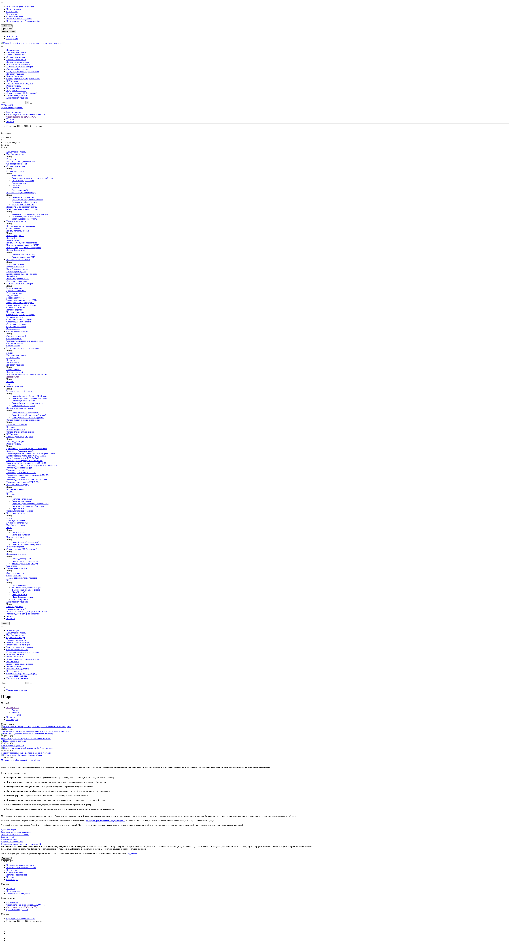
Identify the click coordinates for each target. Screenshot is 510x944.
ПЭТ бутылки (12, 81)
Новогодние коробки (21, 559)
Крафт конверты (13, 369)
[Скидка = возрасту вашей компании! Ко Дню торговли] (27, 748)
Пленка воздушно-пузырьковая (20, 226)
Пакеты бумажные (14, 76)
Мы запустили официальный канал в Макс (20, 760)
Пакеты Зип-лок (13, 238)
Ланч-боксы (11, 276)
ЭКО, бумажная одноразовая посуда (22, 209)
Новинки (10, 618)
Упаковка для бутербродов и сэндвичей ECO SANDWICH (32, 465)
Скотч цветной (13, 346)
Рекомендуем (12, 719)
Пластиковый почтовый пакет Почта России (26, 374)
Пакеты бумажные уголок (23, 405)
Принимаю (6, 858)
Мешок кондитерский (16, 609)
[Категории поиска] (2, 46)
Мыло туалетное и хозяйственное (21, 305)
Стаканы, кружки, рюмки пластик (27, 200)
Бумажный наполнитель (17, 523)
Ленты (9, 527)
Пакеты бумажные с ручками (19, 408)
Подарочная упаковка (16, 90)
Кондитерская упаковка (17, 98)
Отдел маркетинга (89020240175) (21, 117)
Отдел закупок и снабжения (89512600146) (25, 114)
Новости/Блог (12, 377)
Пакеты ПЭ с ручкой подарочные (21, 243)
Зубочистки (17, 176)
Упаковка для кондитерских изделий (23, 614)
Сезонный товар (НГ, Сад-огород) (21, 93)
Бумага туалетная (14, 288)
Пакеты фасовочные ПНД (23, 257)
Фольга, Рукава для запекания (20, 432)
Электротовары (13, 329)
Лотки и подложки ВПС (17, 279)
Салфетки (16, 185)
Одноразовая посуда (15, 57)
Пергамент (11, 427)
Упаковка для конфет (15, 470)
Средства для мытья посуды (19, 319)
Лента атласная (19, 532)
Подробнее (132, 853)
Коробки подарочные (16, 525)
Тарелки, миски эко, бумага (24, 219)
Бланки (9, 353)
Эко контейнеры (13, 86)
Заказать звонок (13, 112)
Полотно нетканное (15, 312)
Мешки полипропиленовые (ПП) (21, 300)
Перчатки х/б (18, 508)
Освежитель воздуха (15, 307)
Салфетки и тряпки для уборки (20, 314)
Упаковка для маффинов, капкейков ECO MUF (27, 475)
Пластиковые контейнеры (18, 64)
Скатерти (16, 188)
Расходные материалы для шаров (27, 587)
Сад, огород (11, 566)
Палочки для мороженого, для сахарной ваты (32, 178)
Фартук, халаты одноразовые (19, 511)
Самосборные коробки (16, 164)
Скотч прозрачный (14, 343)
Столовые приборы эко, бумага (26, 216)
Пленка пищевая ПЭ (15, 429)
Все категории (13, 50)
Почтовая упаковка (15, 74)
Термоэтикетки (13, 358)
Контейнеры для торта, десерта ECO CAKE (26, 456)
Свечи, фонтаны (13, 575)
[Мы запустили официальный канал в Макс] (21, 755)
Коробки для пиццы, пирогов (19, 83)
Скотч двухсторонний (16, 336)
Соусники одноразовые (17, 281)
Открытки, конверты (15, 573)
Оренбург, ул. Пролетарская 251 (20, 919)
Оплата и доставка (14, 16)
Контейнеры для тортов (17, 269)
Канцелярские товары (16, 52)
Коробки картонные (15, 55)
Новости (10, 381)
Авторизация (12, 36)
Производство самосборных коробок (23, 21)
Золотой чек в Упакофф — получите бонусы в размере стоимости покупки (35, 731)
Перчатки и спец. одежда (17, 88)
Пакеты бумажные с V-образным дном (29, 398)
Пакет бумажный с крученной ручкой (29, 415)
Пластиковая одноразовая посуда (21, 192)
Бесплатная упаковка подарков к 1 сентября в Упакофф (26, 738)
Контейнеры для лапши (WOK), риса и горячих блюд (30, 453)
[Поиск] (31, 103)
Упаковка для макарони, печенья (21, 472)
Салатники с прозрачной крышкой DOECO (26, 463)
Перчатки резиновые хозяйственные (28, 506)
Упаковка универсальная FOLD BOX (23, 482)
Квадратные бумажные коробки (20, 451)
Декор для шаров (19, 585)
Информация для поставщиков (20, 7)
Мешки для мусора (15, 298)
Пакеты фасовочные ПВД (23, 255)
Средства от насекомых (17, 324)
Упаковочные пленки (16, 59)
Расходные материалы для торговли (22, 71)
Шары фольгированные (22, 597)
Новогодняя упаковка (16, 554)
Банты (9, 518)
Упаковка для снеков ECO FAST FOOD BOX (26, 480)
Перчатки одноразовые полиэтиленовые (30, 504)
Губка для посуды (14, 293)
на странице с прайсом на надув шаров (105, 821)
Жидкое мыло (12, 295)
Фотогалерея (12, 879)
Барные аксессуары (15, 171)
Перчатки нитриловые (22, 499)
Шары (9, 580)
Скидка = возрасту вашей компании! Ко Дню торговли (26, 753)
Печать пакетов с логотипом (19, 19)
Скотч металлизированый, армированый (24, 341)
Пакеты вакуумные (15, 235)
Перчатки (10, 494)
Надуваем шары (13, 9)
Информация (7, 861)
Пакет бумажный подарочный (25, 413)
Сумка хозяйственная (16, 326)
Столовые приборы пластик (24, 202)
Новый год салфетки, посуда (25, 563)
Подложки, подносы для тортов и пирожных (26, 611)
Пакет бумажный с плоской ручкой (28, 417)
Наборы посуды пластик (23, 197)
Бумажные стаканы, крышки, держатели (30, 214)
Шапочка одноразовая (16, 489)
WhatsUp (10, 121)
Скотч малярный (14, 338)
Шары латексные (19, 594)
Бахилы (9, 492)
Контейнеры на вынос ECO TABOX (22, 458)
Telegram (10, 119)
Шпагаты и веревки (15, 547)
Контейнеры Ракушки (16, 271)
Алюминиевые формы (16, 425)
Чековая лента (12, 362)
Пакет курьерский (14, 372)
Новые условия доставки (12, 746)
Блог (8, 384)
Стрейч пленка (13, 228)
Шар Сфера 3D (18, 592)
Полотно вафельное (15, 310)
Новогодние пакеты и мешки (25, 561)
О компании (12, 11)
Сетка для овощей (14, 317)
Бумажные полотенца (16, 290)
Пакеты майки (13, 240)
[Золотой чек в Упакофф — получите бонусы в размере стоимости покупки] (36, 726)
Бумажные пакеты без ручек (19, 391)
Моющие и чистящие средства (20, 302)
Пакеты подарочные (15, 537)
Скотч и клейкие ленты (17, 69)
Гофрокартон (12, 159)
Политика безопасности (17, 875)
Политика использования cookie (21, 867)
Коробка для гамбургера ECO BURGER (24, 460)
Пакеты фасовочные (15, 250)
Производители (13, 891)
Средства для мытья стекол (18, 322)
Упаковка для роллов (15, 477)
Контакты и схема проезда (18, 893)
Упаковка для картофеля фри (19, 468)
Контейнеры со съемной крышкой (21, 274)
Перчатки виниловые (21, 501)
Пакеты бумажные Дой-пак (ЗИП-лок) (29, 396)
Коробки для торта (14, 606)
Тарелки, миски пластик (23, 204)
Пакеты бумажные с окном (24, 401)
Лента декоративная (21, 535)
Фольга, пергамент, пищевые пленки (23, 79)
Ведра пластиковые (15, 267)
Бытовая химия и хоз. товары (19, 67)
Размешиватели (19, 183)
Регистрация (12, 38)
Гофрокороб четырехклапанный (20, 161)
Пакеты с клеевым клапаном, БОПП (22, 245)
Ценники (10, 360)
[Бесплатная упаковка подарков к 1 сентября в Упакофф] (27, 734)
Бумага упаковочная (15, 520)
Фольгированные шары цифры (26, 590)
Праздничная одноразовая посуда (21, 207)
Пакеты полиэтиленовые (17, 62)
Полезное (5, 884)
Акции (9, 616)
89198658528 (7, 105)
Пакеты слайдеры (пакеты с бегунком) (23, 247)
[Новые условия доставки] (13, 741)
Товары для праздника (16, 95)
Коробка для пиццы (15, 441)
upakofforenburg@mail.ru (12, 107)
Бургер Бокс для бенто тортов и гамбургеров (26, 448)
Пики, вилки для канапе (23, 180)
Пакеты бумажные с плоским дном (27, 403)
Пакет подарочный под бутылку (26, 544)
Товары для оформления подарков (21, 578)
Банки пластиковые (15, 264)
